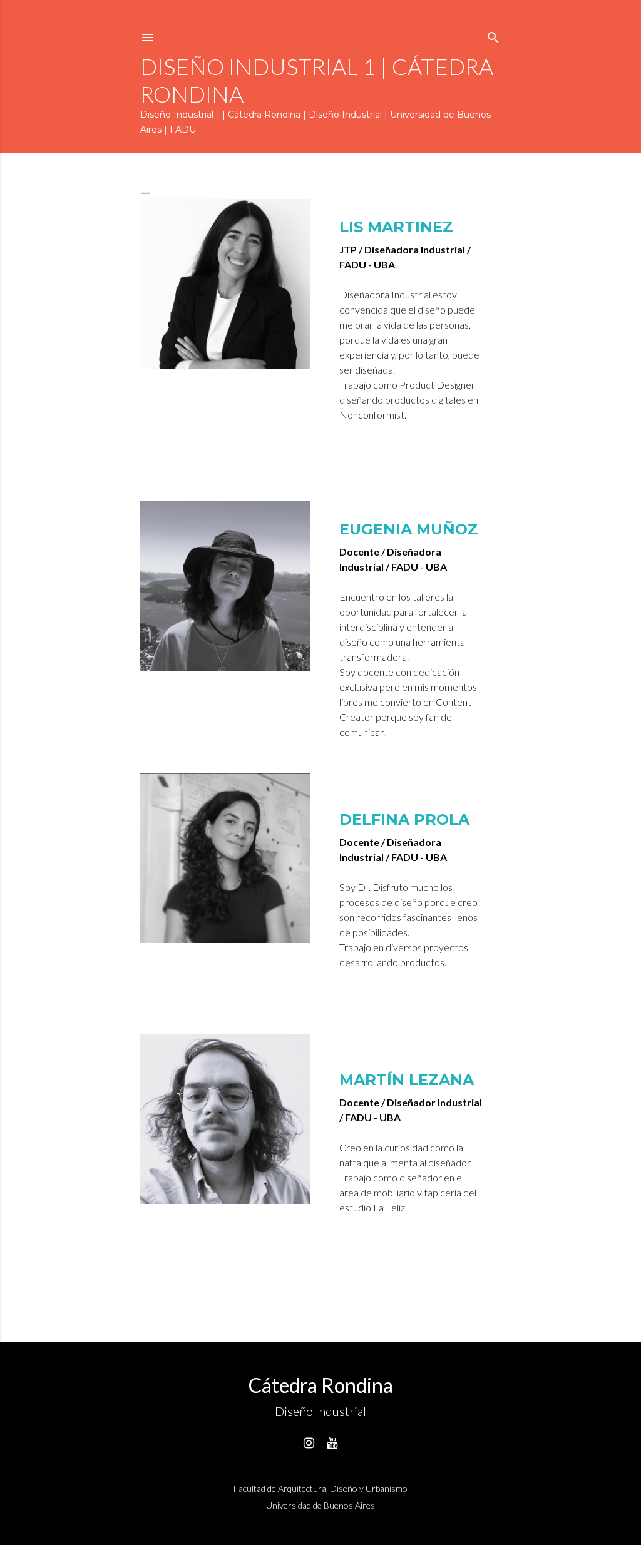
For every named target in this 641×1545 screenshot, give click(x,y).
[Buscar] (493, 35)
